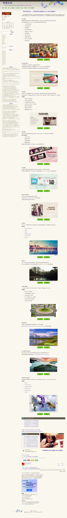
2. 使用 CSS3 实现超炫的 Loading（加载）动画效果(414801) (10, 68)
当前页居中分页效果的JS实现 (29, 504)
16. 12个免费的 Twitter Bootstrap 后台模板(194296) (9, 87)
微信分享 (36, 460)
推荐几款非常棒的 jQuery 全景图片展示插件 (31, 422)
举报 (64, 470)
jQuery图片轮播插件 (29, 456)
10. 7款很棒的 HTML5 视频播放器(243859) (8, 80)
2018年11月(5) (4, 59)
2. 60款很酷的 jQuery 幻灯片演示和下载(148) (8, 105)
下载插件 (40, 257)
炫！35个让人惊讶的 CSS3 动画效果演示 (30, 439)
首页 (3, 8)
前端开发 (32, 8)
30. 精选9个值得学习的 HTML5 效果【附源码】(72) (9, 136)
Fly (32, 326)
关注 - (29, 463)
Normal (26, 382)
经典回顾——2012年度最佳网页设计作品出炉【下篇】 (32, 468)
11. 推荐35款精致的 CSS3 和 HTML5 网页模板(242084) (10, 81)
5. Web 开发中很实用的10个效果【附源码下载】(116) (9, 108)
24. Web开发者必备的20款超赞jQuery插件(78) (8, 129)
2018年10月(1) (4, 60)
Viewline (26, 392)
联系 (6, 8)
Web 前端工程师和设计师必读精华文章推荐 (31, 436)
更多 (2, 44)
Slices (40, 326)
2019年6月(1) (4, 57)
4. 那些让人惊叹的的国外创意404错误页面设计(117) (9, 107)
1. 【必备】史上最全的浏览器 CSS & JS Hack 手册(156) (10, 104)
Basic (42, 326)
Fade (44, 326)
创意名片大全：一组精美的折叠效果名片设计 (31, 467)
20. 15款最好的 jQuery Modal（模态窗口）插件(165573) (10, 91)
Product (26, 232)
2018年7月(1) (4, 61)
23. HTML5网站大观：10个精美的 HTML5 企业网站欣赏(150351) (11, 94)
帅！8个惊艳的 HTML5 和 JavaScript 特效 (31, 443)
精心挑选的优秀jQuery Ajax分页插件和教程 (31, 420)
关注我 (29, 460)
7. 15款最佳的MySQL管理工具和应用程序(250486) (9, 75)
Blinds (34, 326)
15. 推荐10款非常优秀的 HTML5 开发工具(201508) (9, 86)
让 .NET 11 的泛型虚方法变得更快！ (27, 495)
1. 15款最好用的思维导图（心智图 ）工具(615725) (9, 67)
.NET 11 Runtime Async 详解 (26, 496)
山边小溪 (28, 449)
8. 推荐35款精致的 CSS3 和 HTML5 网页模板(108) (9, 112)
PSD (3, 39)
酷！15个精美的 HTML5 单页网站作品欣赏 (31, 437)
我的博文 (27, 455)
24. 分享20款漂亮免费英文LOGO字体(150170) (8, 95)
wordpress (4, 42)
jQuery (22, 8)
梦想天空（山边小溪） (28, 462)
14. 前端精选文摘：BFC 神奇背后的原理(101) (8, 117)
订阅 (8, 8)
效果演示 (46, 59)
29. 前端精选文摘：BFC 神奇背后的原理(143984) (9, 100)
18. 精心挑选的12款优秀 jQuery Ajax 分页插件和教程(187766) (10, 89)
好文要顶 (25, 460)
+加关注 (23, 465)
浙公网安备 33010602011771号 (30, 512)
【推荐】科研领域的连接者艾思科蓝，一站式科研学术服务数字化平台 (31, 478)
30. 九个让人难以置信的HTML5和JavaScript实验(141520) (10, 101)
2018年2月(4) (4, 63)
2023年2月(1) (4, 52)
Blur (27, 326)
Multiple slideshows (28, 233)
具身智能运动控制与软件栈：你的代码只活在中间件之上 (30, 494)
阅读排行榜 (11, 66)
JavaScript (18, 8)
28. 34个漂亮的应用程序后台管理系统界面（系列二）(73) (10, 134)
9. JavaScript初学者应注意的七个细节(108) (8, 113)
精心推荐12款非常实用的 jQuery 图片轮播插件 (33, 429)
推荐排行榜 (11, 103)
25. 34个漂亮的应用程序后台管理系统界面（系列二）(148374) (11, 96)
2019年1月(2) (4, 58)
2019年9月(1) (4, 56)
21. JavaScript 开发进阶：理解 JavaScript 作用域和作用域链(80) (11, 125)
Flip (28, 326)
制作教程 (46, 68)
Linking (26, 230)
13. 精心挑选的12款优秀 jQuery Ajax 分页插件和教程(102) (10, 116)
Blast (30, 326)
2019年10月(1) (4, 55)
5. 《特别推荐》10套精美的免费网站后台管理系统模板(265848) (11, 73)
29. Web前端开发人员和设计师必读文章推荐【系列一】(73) (10, 135)
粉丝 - (26, 463)
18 (4, 18)
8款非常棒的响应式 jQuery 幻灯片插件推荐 (31, 424)
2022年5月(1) (4, 53)
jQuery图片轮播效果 (35, 456)
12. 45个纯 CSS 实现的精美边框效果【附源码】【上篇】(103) (10, 115)
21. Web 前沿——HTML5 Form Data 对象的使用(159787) (10, 92)
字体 (3, 40)
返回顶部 (64, 471)
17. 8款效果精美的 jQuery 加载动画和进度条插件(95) (9, 121)
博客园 (31, 510)
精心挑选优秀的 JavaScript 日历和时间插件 (31, 426)
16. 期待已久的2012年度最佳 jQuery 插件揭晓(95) (9, 120)
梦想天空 (7, 3)
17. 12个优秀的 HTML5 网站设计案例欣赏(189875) (9, 88)
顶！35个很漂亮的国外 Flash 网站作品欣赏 (31, 445)
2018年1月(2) (4, 64)
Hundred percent (27, 390)
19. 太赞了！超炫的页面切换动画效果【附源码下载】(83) (10, 123)
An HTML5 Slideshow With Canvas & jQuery (41, 354)
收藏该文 (32, 460)
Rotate (25, 326)
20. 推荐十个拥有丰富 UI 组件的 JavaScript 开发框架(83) (10, 124)
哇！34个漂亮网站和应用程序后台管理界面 (31, 446)
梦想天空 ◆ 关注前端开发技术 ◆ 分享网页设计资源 (33, 431)
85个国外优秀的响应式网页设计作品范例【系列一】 (32, 501)
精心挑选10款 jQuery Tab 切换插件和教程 (31, 423)
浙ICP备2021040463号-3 (38, 512)
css (3, 41)
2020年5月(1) (4, 54)
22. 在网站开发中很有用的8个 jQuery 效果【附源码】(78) (10, 126)
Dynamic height (27, 388)
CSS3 (29, 8)
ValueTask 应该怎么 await (25, 497)
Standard (26, 237)
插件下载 (40, 59)
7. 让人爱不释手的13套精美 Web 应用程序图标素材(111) (10, 111)
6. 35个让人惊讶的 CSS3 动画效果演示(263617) (8, 74)
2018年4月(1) (4, 62)
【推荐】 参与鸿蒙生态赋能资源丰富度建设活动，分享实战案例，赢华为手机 (32, 474)
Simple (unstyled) (28, 235)
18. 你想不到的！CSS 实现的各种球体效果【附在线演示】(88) (10, 122)
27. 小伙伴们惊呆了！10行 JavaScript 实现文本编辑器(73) (10, 133)
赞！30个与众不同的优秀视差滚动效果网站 (31, 440)
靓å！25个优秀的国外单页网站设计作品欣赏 (31, 442)
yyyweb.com (28, 450)
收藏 (62, 470)
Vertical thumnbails (28, 384)
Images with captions (28, 228)
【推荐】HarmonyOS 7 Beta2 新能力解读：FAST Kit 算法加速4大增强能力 (31, 475)
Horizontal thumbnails (28, 386)
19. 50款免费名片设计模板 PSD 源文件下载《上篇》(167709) (10, 90)
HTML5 (25, 8)
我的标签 (11, 34)
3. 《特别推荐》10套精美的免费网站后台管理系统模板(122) (10, 106)
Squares (37, 326)
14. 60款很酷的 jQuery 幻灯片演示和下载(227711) (9, 85)
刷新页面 (61, 471)
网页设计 (13, 8)
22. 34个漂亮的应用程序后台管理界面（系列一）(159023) (10, 93)
